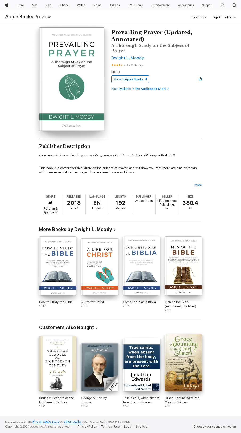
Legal (128, 426)
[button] (222, 5)
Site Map (142, 426)
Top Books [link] (199, 17)
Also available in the (138, 89)
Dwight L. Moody (127, 57)
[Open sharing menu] (200, 79)
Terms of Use (110, 426)
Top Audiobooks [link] (224, 17)
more (198, 185)
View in (128, 79)
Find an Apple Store (46, 421)
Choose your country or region (214, 426)
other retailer (73, 421)
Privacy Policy (87, 426)
